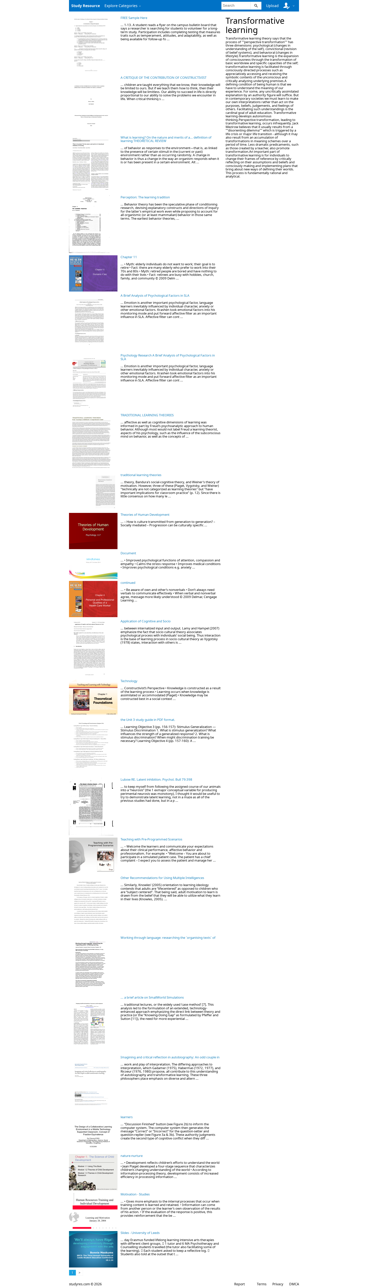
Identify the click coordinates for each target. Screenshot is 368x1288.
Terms (261, 1284)
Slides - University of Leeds (140, 1232)
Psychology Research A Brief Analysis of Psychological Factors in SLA (168, 357)
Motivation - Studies (135, 1194)
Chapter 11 (129, 257)
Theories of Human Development (145, 514)
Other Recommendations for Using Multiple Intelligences (162, 878)
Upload (272, 5)
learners (127, 1117)
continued (128, 582)
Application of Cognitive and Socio (146, 621)
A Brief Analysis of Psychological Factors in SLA (155, 295)
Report (239, 1284)
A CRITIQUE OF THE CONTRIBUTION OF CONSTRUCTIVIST (163, 77)
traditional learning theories (141, 475)
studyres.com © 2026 (85, 1284)
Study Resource (85, 5)
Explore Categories (120, 5)
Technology (129, 681)
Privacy (277, 1284)
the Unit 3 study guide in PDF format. (148, 719)
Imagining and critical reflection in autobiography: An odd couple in (170, 1057)
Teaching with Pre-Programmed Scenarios (151, 839)
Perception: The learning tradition (145, 197)
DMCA (294, 1284)
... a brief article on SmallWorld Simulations (152, 997)
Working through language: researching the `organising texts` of (168, 937)
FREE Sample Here (134, 18)
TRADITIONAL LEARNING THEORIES (147, 415)
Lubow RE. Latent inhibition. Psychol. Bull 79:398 (156, 779)
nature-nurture (132, 1155)
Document (128, 553)
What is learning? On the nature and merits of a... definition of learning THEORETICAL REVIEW (166, 139)
